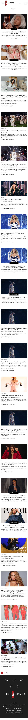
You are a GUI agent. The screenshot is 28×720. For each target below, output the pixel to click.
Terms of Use (19, 713)
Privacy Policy (9, 713)
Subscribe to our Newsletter (14, 711)
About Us (14, 703)
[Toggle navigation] (25, 3)
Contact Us (8, 708)
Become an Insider (18, 708)
